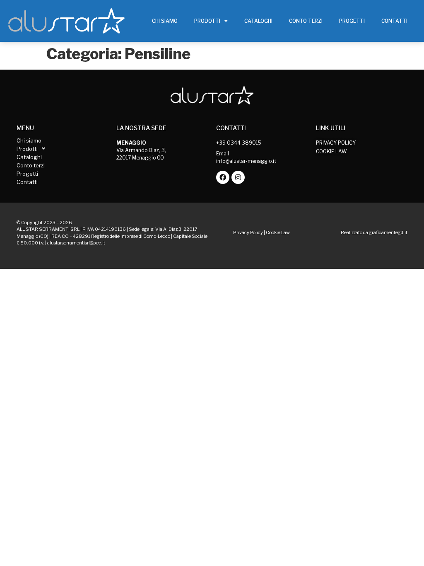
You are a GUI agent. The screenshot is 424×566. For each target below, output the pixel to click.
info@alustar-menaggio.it (246, 161)
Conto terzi (306, 21)
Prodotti (207, 21)
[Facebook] (222, 177)
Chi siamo (165, 21)
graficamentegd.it (388, 232)
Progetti (352, 21)
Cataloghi (258, 21)
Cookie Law (278, 232)
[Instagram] (238, 177)
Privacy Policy (248, 232)
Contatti (394, 21)
